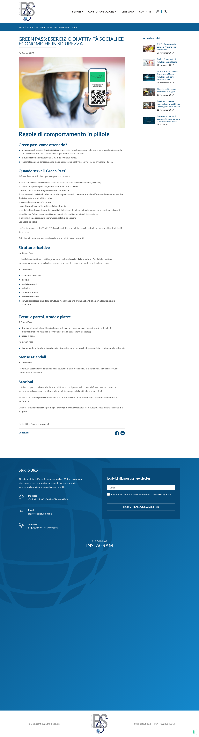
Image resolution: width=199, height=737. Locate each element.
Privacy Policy (165, 494)
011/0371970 (35, 528)
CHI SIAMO (128, 11)
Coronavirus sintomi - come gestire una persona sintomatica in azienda (168, 119)
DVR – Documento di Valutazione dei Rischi (167, 60)
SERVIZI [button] (76, 11)
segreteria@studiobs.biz (40, 513)
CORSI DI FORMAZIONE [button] (101, 11)
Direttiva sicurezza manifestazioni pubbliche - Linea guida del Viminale (168, 104)
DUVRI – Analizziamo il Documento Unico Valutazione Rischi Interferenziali (167, 75)
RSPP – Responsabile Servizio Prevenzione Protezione (166, 47)
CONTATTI (145, 11)
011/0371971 (51, 528)
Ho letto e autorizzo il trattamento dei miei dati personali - (140, 494)
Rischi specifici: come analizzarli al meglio (166, 90)
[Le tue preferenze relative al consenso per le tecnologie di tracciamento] (194, 732)
